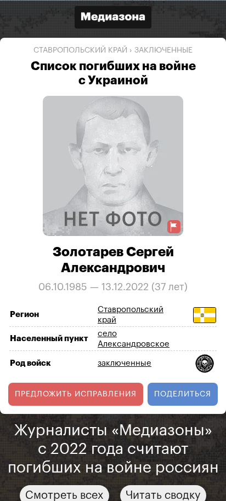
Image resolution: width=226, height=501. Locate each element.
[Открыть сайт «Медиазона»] (113, 18)
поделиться (182, 394)
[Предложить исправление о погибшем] (174, 226)
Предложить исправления (76, 394)
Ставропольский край (80, 50)
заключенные (163, 50)
